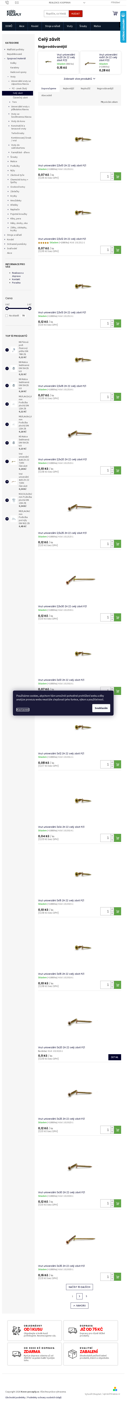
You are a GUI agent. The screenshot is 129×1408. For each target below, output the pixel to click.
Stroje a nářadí (14, 235)
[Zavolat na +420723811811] (10, 2)
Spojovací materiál (16, 58)
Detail (114, 1057)
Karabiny (14, 67)
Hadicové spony (18, 72)
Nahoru (81, 1305)
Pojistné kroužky (18, 214)
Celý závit (18, 93)
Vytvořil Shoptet (93, 1394)
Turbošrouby (17, 133)
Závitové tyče (17, 175)
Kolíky (13, 63)
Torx (14, 102)
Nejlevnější (68, 88)
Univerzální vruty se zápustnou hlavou (21, 82)
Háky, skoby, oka (19, 223)
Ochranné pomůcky (17, 244)
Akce (9, 253)
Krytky (13, 196)
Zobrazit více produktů (78, 78)
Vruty (13, 76)
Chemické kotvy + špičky (19, 181)
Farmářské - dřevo (20, 152)
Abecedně (46, 95)
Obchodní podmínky (15, 1397)
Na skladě (16, 315)
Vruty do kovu (18, 121)
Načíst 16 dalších (79, 1287)
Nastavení (23, 709)
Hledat (75, 13)
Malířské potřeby (15, 49)
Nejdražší (85, 88)
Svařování (12, 248)
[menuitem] (9, 26)
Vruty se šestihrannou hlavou (21, 115)
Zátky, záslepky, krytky (18, 229)
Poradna (16, 282)
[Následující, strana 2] (79, 1296)
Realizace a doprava (59, 2)
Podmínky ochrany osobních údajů (44, 1397)
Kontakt (16, 279)
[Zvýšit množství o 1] (112, 174)
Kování (10, 239)
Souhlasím (101, 708)
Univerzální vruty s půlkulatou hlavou (20, 108)
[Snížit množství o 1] (112, 178)
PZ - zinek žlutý (19, 88)
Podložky (15, 166)
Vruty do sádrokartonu (18, 146)
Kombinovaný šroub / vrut (21, 139)
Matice (13, 161)
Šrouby (14, 157)
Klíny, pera (15, 218)
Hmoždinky (15, 200)
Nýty (12, 170)
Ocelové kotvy (17, 187)
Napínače (15, 209)
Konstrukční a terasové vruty (18, 127)
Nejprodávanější (105, 88)
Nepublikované (14, 54)
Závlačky (14, 191)
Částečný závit (20, 97)
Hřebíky (14, 205)
